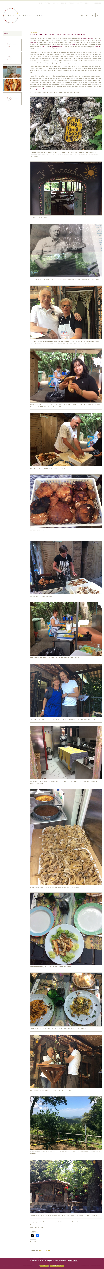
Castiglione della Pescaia (57, 47)
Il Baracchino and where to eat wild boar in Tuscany (57, 34)
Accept (44, 1265)
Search (87, 3)
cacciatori (72, 44)
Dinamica (64, 6)
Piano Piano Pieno (67, 10)
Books (63, 3)
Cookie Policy (57, 1265)
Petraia (71, 3)
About (79, 3)
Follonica (43, 47)
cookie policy (73, 1261)
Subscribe (97, 3)
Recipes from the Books (70, 14)
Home (40, 3)
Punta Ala (97, 47)
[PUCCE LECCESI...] (12, 71)
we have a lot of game (87, 38)
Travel (47, 3)
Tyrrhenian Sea (40, 89)
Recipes (55, 3)
